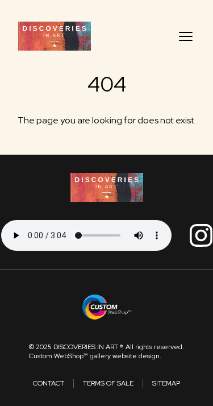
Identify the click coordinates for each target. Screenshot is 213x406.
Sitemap (166, 383)
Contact (48, 383)
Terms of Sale (108, 383)
